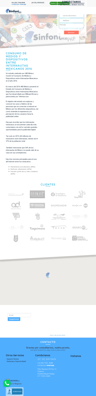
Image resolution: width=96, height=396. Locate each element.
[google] (48, 331)
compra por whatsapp (19, 4)
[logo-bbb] (48, 391)
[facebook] (29, 10)
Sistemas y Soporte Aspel (16, 361)
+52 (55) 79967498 (18, 3)
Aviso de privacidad (57, 335)
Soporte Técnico (13, 359)
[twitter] (33, 10)
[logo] (13, 10)
